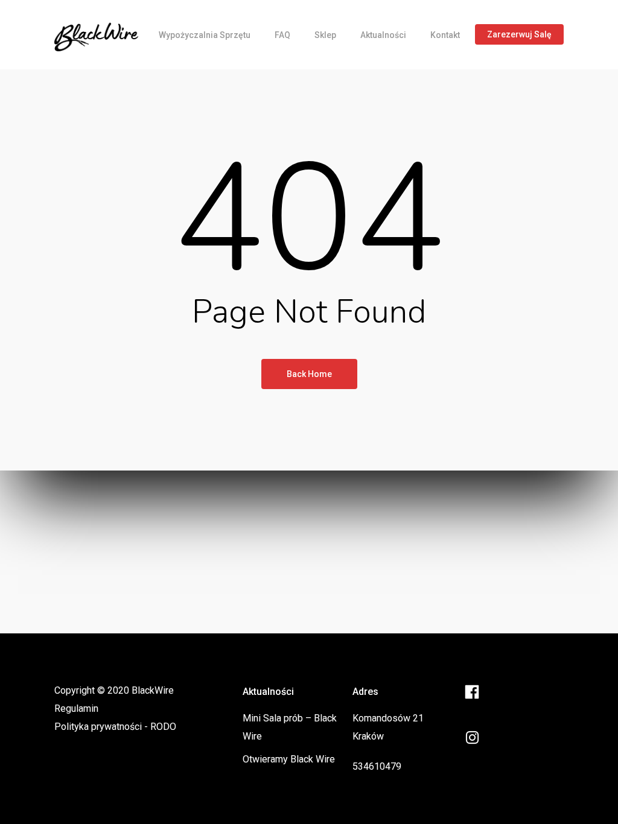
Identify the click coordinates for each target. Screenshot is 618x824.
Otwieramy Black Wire (289, 759)
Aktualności (383, 35)
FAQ (282, 35)
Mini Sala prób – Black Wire (290, 727)
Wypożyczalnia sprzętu (204, 35)
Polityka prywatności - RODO (115, 726)
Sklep (325, 35)
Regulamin (76, 708)
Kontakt (445, 35)
